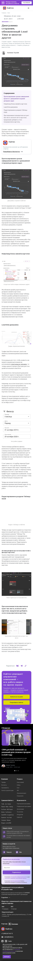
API (18, 790)
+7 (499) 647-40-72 (7, 933)
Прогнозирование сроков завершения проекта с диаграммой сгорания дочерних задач (16, 99)
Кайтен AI (19, 817)
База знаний (20, 782)
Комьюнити (20, 796)
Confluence (8, 812)
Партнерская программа (23, 803)
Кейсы (18, 785)
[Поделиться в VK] (17, 666)
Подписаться (16, 872)
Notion (3, 812)
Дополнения (20, 809)
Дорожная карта (21, 793)
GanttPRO (4, 815)
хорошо (6, 956)
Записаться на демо (16, 696)
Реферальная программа (24, 806)
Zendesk (3, 820)
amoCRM (8, 823)
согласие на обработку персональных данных (15, 878)
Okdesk (8, 820)
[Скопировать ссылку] (25, 666)
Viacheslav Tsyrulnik (13, 52)
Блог (18, 787)
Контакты (4, 785)
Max (20, 852)
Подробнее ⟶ (5, 897)
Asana (9, 804)
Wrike (7, 806)
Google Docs (10, 815)
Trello (2, 804)
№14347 (27, 892)
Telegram (9, 852)
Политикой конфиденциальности (19, 877)
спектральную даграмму (19, 364)
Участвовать (26, 2)
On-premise (20, 812)
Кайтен (10, 8)
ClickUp (11, 806)
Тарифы (3, 782)
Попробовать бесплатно (11, 151)
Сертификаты (5, 787)
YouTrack (9, 817)
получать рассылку (14, 881)
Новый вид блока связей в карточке (15, 104)
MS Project (10, 809)
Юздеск (3, 823)
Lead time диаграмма (11, 107)
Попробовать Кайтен (16, 702)
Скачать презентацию (7, 790)
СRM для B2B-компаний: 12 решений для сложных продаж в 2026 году (17, 832)
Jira (6, 804)
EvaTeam (3, 809)
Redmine (3, 817)
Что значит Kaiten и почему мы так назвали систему (18, 836)
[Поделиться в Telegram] (21, 666)
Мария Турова (10, 765)
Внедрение (20, 814)
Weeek (3, 806)
